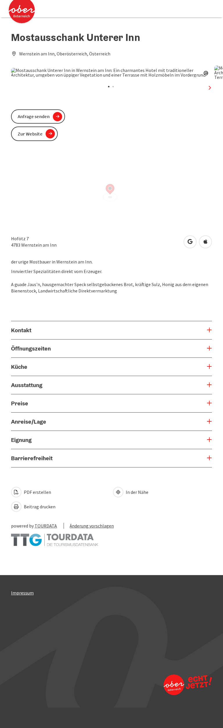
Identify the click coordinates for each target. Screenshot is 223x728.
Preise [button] (19, 403)
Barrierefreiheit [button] (32, 458)
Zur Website (30, 134)
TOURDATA (46, 526)
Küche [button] (19, 367)
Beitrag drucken (39, 507)
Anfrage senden (34, 116)
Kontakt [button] (21, 330)
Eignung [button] (21, 440)
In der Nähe (136, 492)
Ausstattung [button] (26, 385)
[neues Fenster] (54, 537)
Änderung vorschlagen (92, 526)
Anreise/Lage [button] (28, 421)
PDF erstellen (37, 492)
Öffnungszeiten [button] (31, 348)
